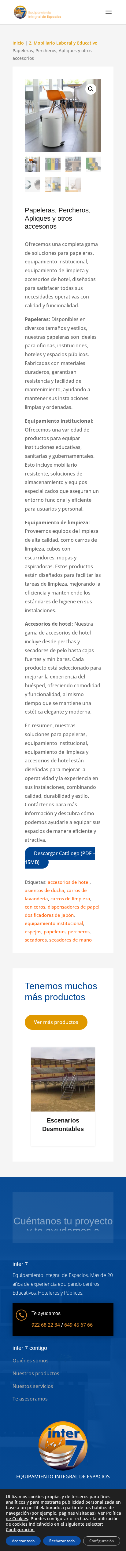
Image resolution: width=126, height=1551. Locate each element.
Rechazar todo (62, 1540)
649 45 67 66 (78, 1324)
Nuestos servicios (33, 1386)
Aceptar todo (23, 1540)
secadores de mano (70, 940)
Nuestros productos (36, 1373)
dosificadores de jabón (49, 915)
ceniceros (35, 907)
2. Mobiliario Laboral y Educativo (63, 43)
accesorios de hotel (69, 882)
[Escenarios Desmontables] (63, 1109)
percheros (79, 931)
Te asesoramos (30, 1398)
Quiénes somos (31, 1360)
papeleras (54, 931)
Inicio (18, 43)
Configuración (20, 1529)
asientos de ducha (44, 890)
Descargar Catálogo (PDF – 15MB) (60, 858)
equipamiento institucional (54, 923)
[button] (90, 89)
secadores (36, 940)
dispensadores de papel (73, 907)
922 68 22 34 (45, 1324)
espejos (33, 931)
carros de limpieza (70, 898)
